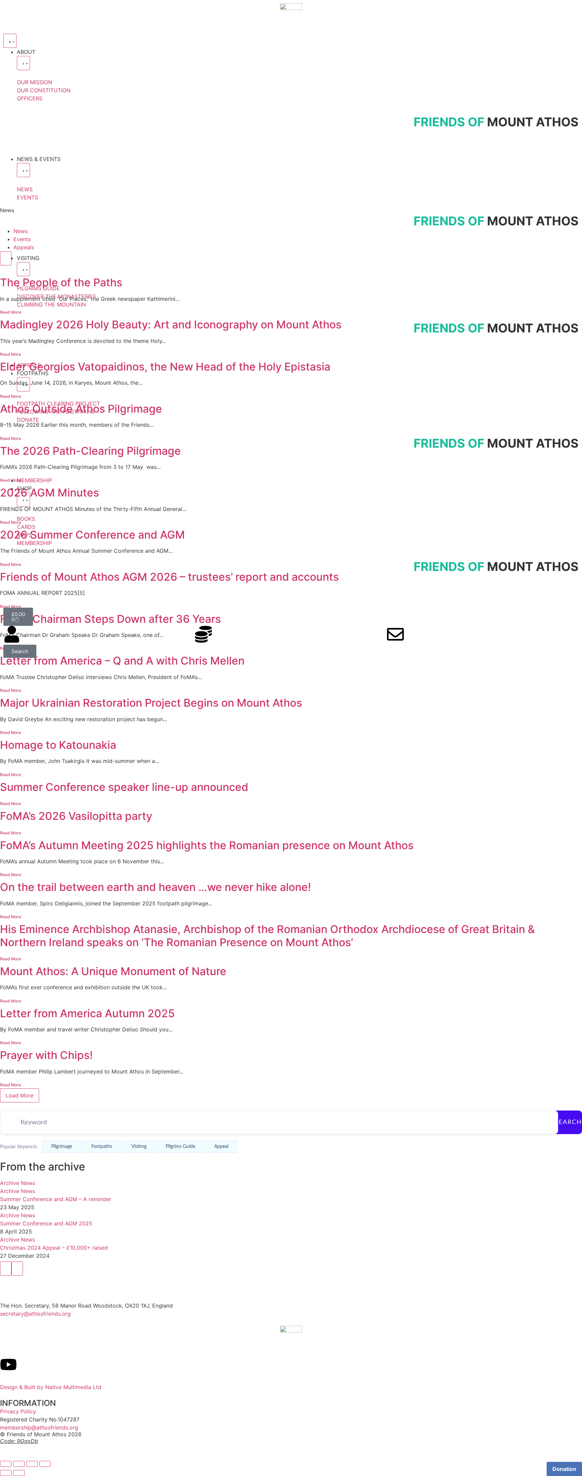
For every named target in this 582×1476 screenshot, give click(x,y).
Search (568, 1122)
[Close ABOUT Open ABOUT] (23, 63)
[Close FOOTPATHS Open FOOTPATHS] (23, 384)
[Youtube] (8, 1364)
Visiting (139, 1146)
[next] (17, 1268)
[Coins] (203, 634)
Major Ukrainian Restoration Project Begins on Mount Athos (151, 702)
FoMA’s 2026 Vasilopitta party (76, 816)
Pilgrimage (61, 1146)
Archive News (17, 1183)
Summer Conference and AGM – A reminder (55, 1199)
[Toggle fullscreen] (19, 1464)
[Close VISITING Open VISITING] (23, 269)
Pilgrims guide (180, 1146)
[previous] (5, 1268)
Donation (564, 1469)
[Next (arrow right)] (19, 1473)
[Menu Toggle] (10, 41)
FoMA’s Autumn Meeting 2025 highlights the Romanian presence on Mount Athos (207, 845)
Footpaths (101, 1146)
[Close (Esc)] (45, 1464)
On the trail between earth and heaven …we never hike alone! (155, 887)
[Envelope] (395, 634)
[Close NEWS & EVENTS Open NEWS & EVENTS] (23, 170)
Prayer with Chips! (46, 1055)
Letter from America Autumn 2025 (87, 1013)
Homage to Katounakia (58, 744)
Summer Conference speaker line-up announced (124, 787)
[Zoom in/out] (5, 1464)
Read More (10, 690)
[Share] (32, 1464)
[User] (11, 634)
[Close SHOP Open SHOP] (23, 499)
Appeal (221, 1146)
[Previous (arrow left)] (5, 1473)
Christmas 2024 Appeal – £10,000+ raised (54, 1247)
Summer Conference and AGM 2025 (46, 1223)
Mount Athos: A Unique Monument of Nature (113, 971)
